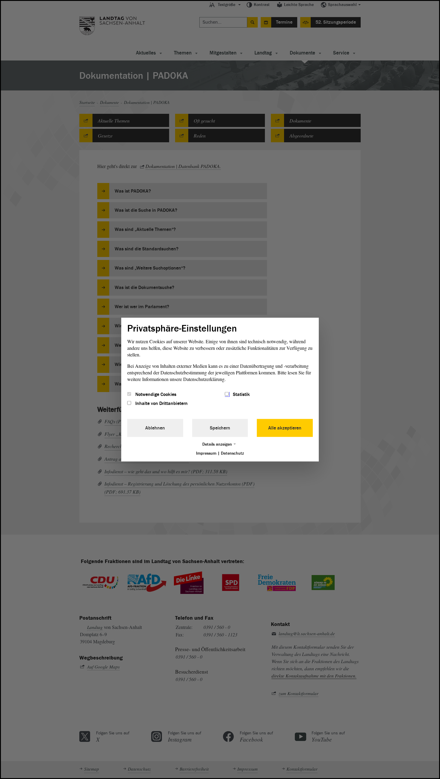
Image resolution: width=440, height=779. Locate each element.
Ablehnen (155, 428)
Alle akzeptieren (284, 428)
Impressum (206, 453)
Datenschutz (232, 453)
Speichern (220, 428)
